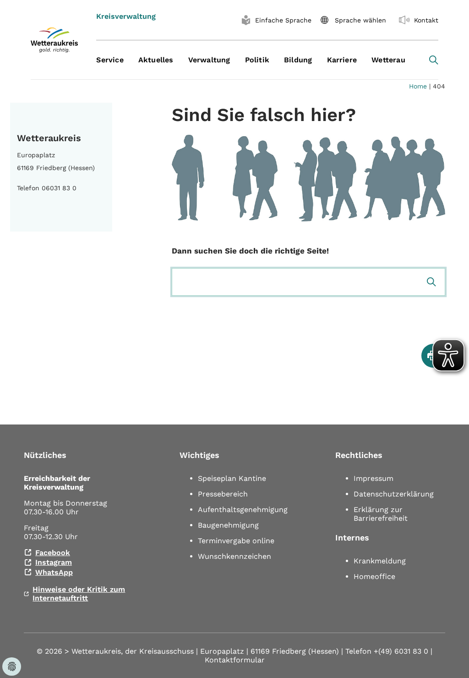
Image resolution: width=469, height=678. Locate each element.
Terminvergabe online (236, 540)
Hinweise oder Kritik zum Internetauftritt (79, 593)
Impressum (373, 478)
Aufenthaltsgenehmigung (243, 509)
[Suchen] (431, 282)
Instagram (53, 562)
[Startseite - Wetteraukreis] (54, 40)
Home (418, 86)
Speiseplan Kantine (232, 478)
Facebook (52, 552)
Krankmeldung (380, 561)
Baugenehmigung (228, 525)
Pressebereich (223, 494)
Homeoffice (374, 576)
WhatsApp (54, 572)
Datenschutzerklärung (394, 494)
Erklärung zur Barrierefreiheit (381, 514)
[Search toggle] (433, 60)
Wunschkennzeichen (234, 556)
